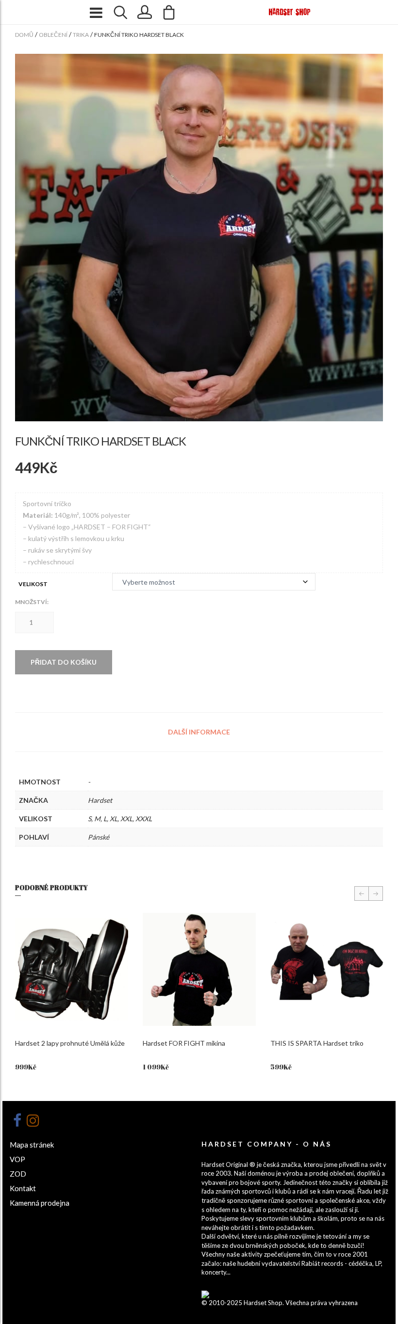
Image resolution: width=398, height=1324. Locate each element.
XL (113, 818)
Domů (24, 34)
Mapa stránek (32, 1144)
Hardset (100, 800)
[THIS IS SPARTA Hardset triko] (326, 969)
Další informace (199, 732)
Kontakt (23, 1188)
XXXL (143, 818)
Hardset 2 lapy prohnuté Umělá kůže (70, 1043)
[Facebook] (17, 1120)
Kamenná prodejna (39, 1202)
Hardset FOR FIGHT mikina (184, 1043)
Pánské (98, 837)
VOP (17, 1159)
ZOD (18, 1173)
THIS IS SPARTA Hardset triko (317, 1043)
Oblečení (53, 34)
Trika (81, 34)
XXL (126, 818)
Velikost (33, 584)
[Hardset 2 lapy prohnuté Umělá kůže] (71, 969)
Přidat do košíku (64, 662)
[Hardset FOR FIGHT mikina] (199, 969)
